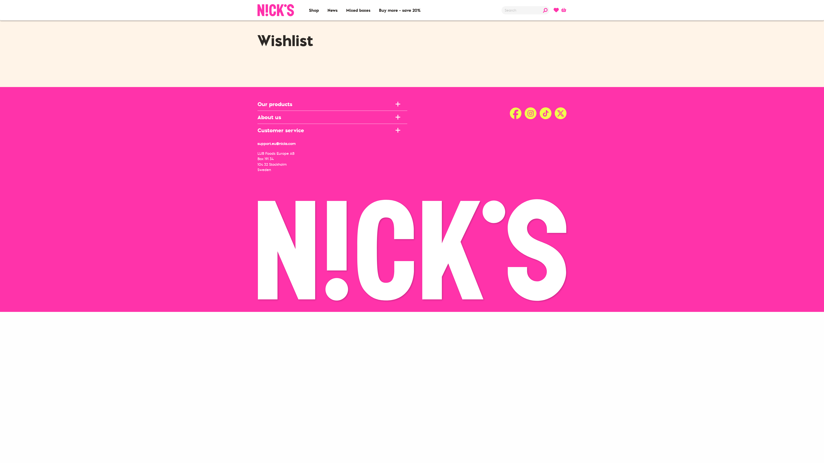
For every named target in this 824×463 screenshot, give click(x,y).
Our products (275, 104)
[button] (314, 10)
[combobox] (525, 10)
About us (269, 117)
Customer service (281, 130)
